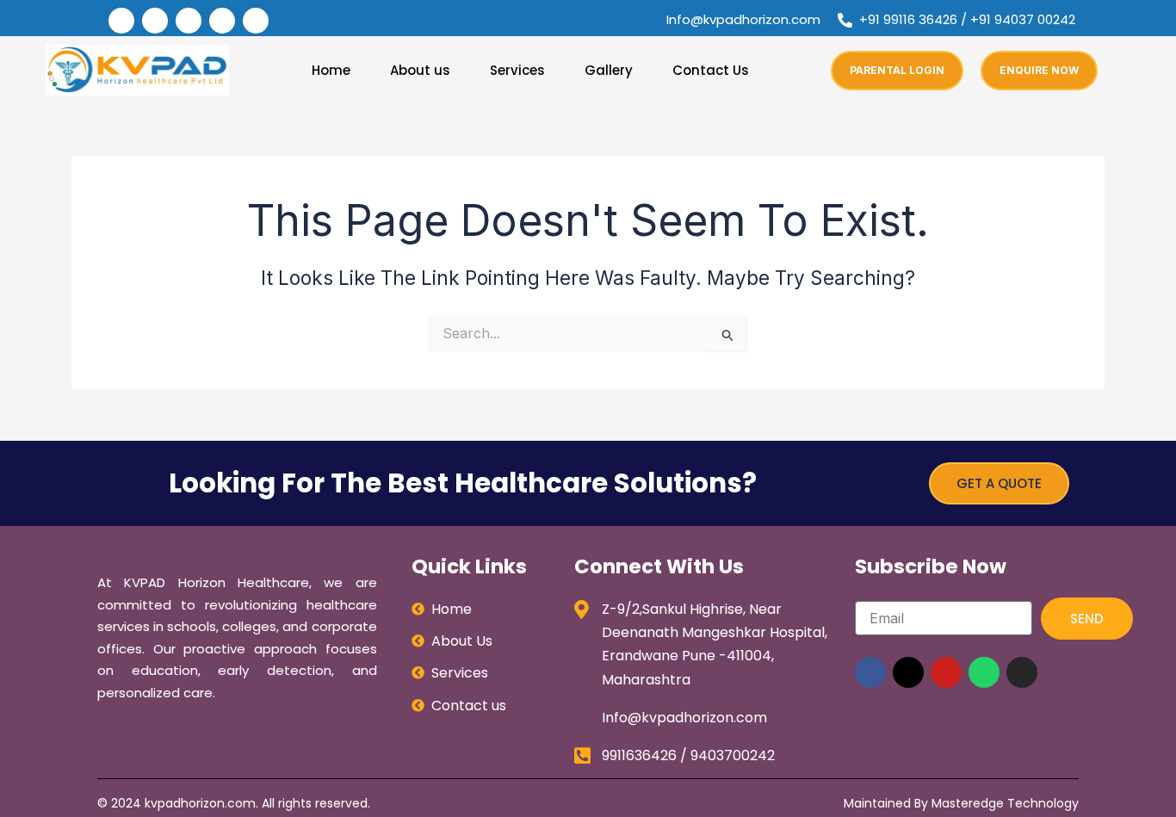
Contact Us (710, 70)
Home (331, 70)
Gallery (609, 70)
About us (420, 70)
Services (517, 70)
